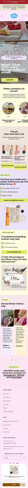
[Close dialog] (25, 465)
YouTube (16, 377)
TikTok (20, 375)
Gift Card (5, 404)
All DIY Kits (6, 394)
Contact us (6, 432)
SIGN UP (14, 484)
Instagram (10, 375)
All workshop (6, 401)
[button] (2, 16)
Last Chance (6, 397)
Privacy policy (7, 425)
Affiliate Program (8, 411)
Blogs (4, 408)
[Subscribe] (23, 457)
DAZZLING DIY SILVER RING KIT (7, 157)
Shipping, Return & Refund (10, 421)
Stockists (5, 428)
